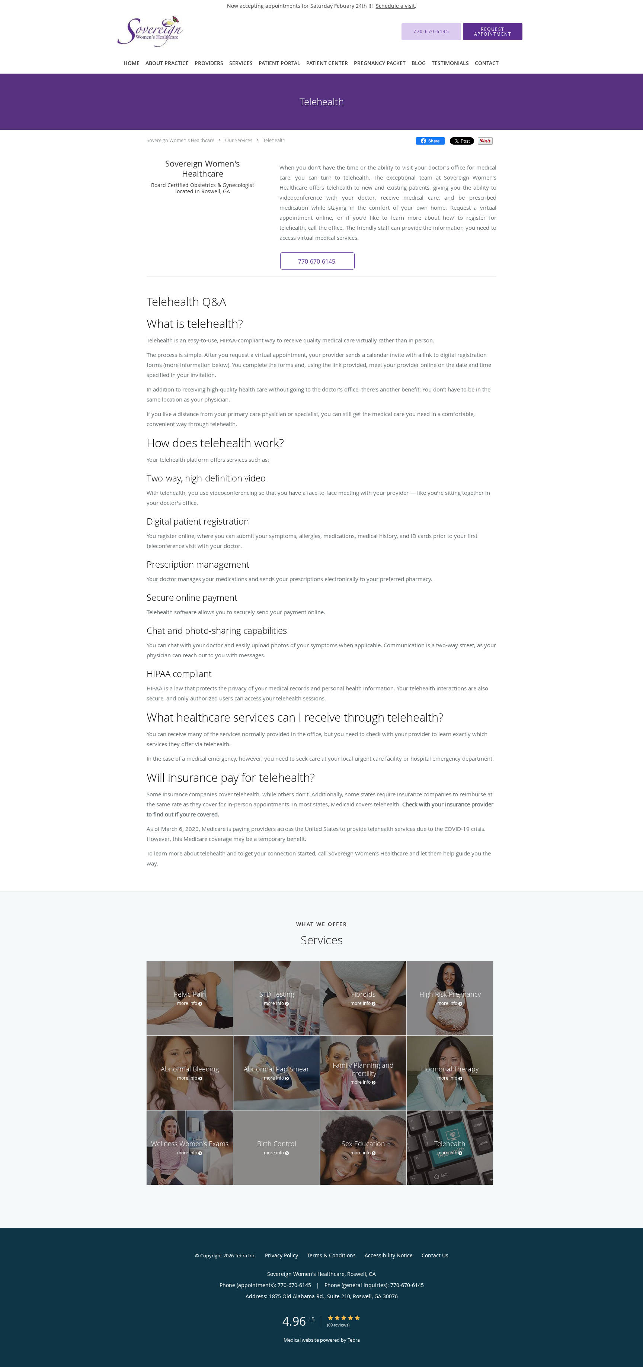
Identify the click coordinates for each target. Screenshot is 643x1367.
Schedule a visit (395, 5)
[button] (492, 31)
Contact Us (435, 1255)
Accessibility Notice (389, 1255)
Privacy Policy (281, 1255)
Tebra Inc (245, 1255)
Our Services (238, 140)
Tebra (354, 1340)
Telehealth (274, 140)
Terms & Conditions (331, 1255)
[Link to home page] (139, 32)
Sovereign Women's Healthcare (180, 140)
